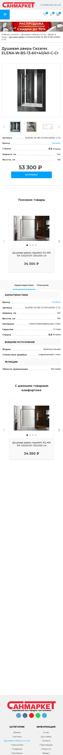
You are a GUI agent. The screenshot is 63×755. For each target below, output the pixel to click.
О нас (46, 732)
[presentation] (4, 126)
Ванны (17, 732)
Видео (46, 753)
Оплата (46, 740)
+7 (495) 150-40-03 (50, 5)
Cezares (56, 143)
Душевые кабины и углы (17, 740)
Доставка (46, 736)
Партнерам (46, 744)
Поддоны (17, 749)
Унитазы (17, 736)
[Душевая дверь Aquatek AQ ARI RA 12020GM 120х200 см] (31, 228)
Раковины (17, 753)
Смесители (17, 744)
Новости (46, 749)
